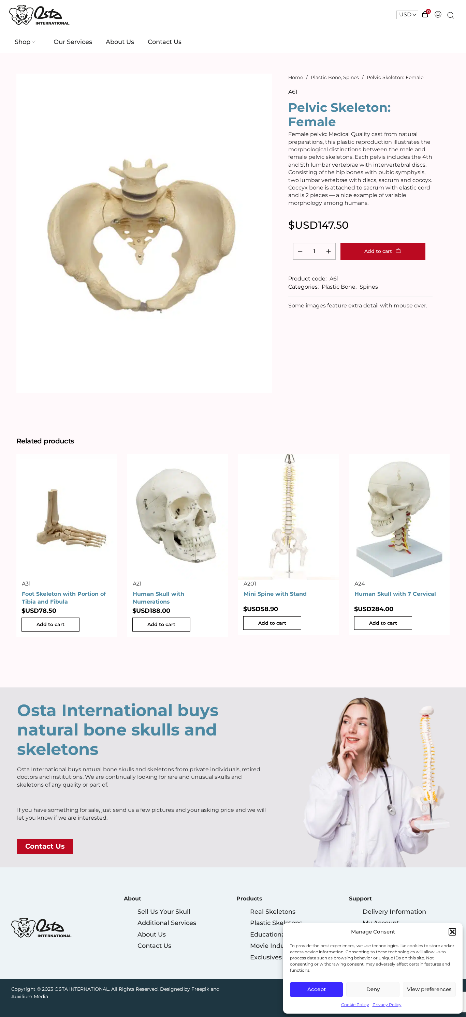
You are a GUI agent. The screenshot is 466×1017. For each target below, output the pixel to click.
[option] (66, 545)
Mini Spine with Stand (275, 594)
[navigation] (407, 15)
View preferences (429, 989)
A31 (26, 583)
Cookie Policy (355, 1004)
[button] (452, 931)
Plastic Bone (326, 77)
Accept (316, 989)
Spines (351, 77)
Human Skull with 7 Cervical (395, 594)
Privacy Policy (387, 1004)
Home (295, 77)
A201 (250, 583)
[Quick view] (75, 572)
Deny (373, 989)
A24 (359, 583)
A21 (137, 583)
